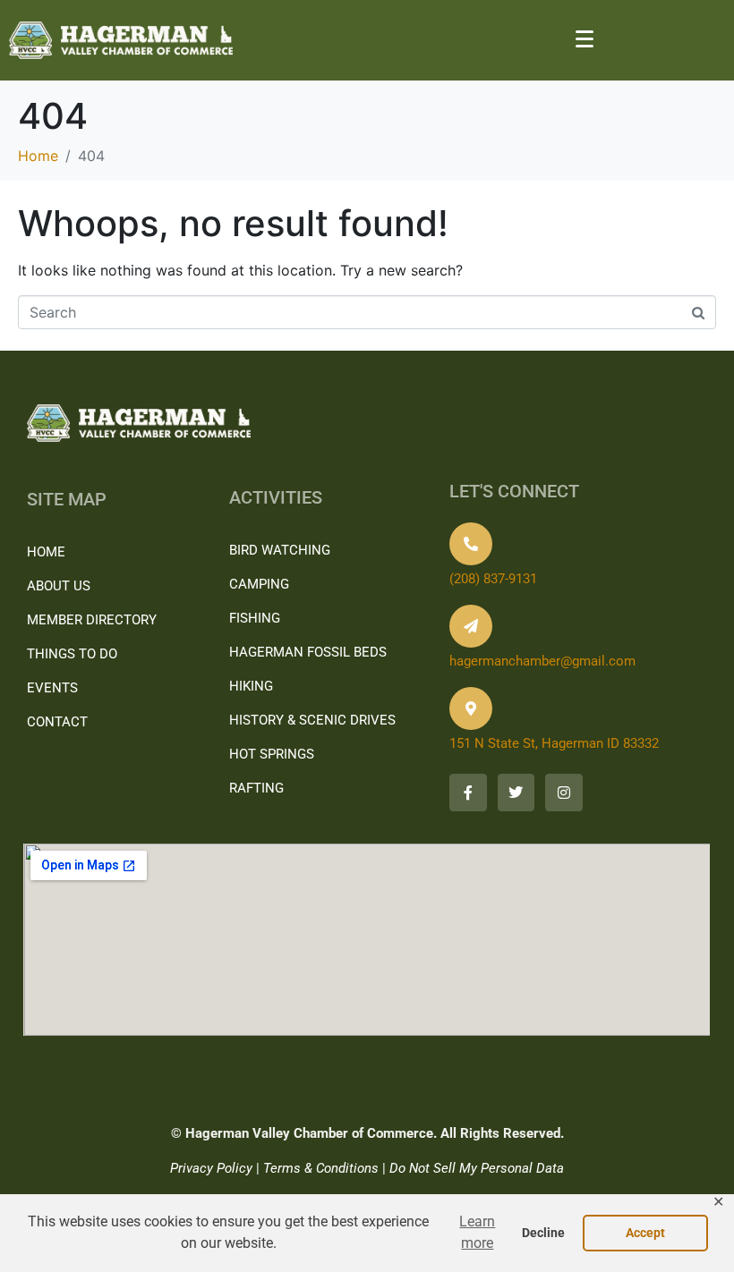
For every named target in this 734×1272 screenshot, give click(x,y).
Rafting (256, 788)
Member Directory (92, 620)
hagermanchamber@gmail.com (542, 661)
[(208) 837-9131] (470, 543)
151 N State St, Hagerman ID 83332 (554, 743)
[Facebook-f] (468, 792)
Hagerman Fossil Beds (308, 652)
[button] (477, 1233)
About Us (58, 586)
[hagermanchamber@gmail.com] (470, 626)
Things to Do (72, 654)
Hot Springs (271, 754)
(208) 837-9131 (493, 579)
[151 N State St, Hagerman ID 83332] (470, 708)
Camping (259, 584)
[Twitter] (516, 792)
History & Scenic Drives (312, 720)
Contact (57, 722)
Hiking (251, 686)
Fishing (254, 618)
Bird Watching (279, 550)
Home (46, 552)
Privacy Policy (211, 1168)
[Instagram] (564, 792)
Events (52, 688)
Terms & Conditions (321, 1168)
